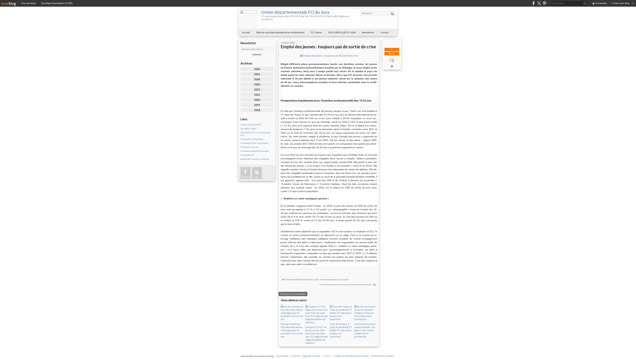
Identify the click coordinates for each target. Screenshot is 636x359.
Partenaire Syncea (249, 147)
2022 (257, 89)
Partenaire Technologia (251, 139)
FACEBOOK (245, 177)
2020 (257, 99)
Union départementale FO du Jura (295, 12)
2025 (257, 74)
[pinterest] (544, 3)
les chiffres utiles (248, 128)
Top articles (282, 356)
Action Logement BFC (251, 124)
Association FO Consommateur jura (255, 133)
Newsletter (368, 32)
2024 (257, 79)
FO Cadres (316, 32)
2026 (257, 68)
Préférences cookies (383, 356)
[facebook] (533, 3)
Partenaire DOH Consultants (254, 143)
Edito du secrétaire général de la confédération (280, 32)
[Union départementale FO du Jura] (248, 18)
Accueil (246, 32)
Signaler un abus (312, 356)
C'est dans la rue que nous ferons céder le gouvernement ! (346, 284)
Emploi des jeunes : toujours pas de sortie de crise (328, 46)
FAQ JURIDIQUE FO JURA (342, 32)
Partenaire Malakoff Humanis (254, 151)
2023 (257, 84)
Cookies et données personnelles (351, 356)
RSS (257, 177)
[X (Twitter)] (539, 3)
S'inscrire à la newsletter (293, 294)
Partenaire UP (247, 155)
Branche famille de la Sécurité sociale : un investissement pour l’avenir (317, 279)
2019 (257, 104)
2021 (257, 94)
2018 (257, 110)
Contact (384, 32)
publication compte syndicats (254, 159)
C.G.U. (327, 356)
